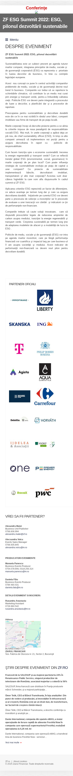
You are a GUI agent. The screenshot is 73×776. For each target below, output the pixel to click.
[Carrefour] (46, 397)
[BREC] (21, 397)
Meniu (13, 39)
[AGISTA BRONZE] (21, 373)
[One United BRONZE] (21, 469)
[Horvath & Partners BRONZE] (46, 421)
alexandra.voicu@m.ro (16, 547)
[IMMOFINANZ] (21, 301)
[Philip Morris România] (46, 349)
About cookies (20, 761)
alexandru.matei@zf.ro (16, 534)
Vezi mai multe (12, 742)
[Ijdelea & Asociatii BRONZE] (21, 445)
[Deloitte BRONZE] (21, 421)
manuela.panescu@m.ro (17, 571)
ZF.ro (7, 761)
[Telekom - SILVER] (21, 349)
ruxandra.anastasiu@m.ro (17, 609)
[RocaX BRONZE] (21, 493)
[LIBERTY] (46, 301)
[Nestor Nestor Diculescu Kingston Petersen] (46, 445)
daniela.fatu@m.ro (14, 587)
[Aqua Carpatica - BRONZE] (46, 373)
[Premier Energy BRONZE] (46, 469)
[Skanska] (21, 325)
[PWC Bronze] (46, 493)
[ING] (46, 325)
